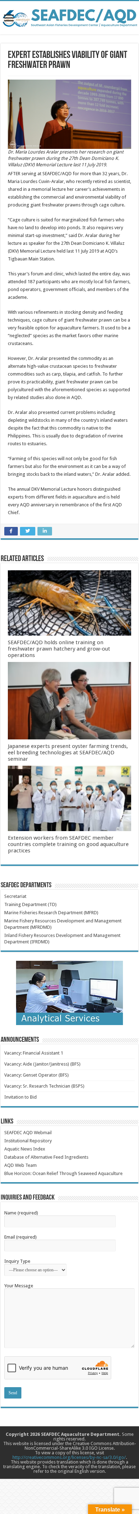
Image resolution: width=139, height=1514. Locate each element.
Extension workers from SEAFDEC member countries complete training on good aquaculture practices (68, 844)
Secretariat (15, 896)
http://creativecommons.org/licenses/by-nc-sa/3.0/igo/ (69, 1457)
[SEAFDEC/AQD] (69, 16)
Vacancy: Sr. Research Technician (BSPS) (44, 1086)
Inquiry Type (17, 1261)
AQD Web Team (20, 1165)
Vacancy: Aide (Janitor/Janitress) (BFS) (42, 1064)
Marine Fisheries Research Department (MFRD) (51, 912)
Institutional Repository (28, 1140)
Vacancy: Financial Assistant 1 (33, 1053)
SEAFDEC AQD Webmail (28, 1132)
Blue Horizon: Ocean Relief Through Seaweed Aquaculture (63, 1173)
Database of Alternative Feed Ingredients (46, 1157)
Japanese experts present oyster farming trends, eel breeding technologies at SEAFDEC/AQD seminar (68, 752)
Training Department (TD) (30, 904)
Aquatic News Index (24, 1149)
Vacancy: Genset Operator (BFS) (36, 1075)
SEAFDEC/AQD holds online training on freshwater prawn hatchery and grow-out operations (59, 648)
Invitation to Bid (20, 1097)
